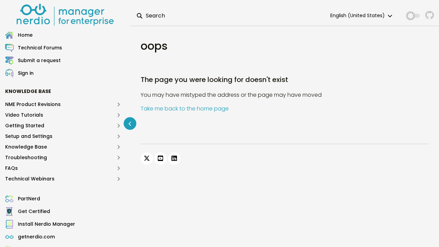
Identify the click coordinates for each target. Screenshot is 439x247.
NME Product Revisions (33, 104)
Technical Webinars (30, 178)
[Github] (429, 15)
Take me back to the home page (185, 109)
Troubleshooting (26, 157)
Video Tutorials (24, 114)
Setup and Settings (28, 136)
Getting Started (24, 125)
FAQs (11, 168)
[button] (67, 73)
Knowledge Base (26, 146)
